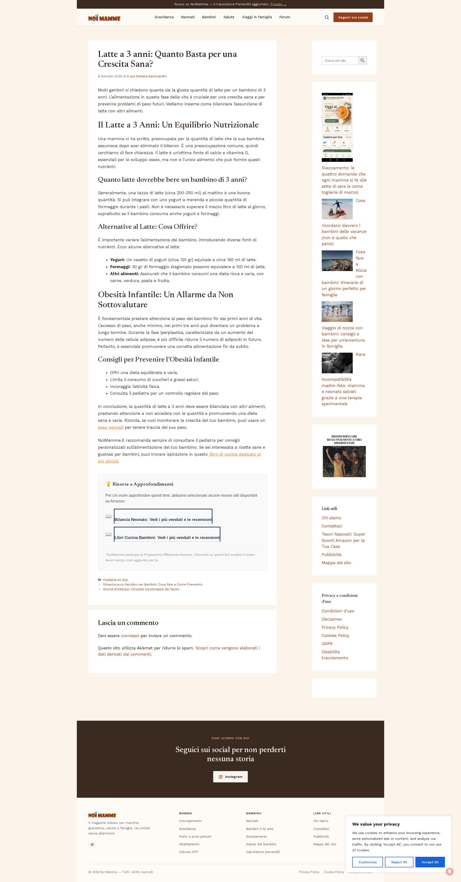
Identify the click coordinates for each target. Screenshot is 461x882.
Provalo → (278, 4)
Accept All (430, 862)
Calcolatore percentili (263, 852)
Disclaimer (332, 619)
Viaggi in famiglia (257, 17)
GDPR (327, 643)
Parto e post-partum (195, 836)
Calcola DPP (188, 852)
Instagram (234, 777)
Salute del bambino (261, 844)
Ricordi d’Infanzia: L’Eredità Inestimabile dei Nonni (141, 589)
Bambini (209, 17)
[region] (398, 844)
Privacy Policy (335, 627)
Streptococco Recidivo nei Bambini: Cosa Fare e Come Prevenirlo (153, 584)
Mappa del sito (336, 562)
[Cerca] (326, 17)
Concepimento (190, 821)
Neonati (187, 17)
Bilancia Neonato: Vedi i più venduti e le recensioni (163, 519)
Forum (284, 17)
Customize (368, 862)
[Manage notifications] (450, 871)
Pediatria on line (115, 580)
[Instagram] (92, 844)
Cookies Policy (335, 635)
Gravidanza (164, 17)
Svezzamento (256, 836)
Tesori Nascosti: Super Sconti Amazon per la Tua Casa (343, 540)
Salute (229, 17)
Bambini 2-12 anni (259, 829)
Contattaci (332, 526)
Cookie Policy (334, 872)
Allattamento (189, 844)
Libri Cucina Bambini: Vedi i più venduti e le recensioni (167, 537)
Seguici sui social (353, 17)
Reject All (399, 862)
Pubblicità (331, 554)
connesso (130, 635)
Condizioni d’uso (338, 611)
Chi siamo (331, 517)
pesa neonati (110, 427)
